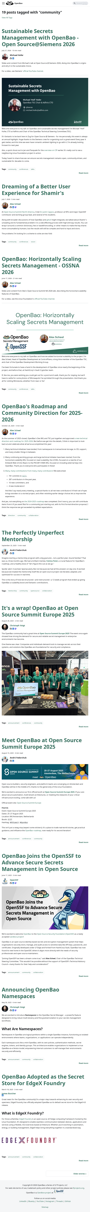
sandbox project (16, 937)
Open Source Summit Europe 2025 (54, 633)
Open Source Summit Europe (29, 803)
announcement (13, 723)
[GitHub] (11, 58)
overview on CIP (50, 150)
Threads (59, 1201)
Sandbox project (44, 1192)
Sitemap (45, 1207)
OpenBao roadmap (33, 830)
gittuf (49, 220)
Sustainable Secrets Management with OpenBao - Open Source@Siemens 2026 (40, 37)
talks (32, 169)
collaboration (34, 515)
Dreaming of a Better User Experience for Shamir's (36, 189)
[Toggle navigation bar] (3, 3)
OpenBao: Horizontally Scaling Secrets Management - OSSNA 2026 (41, 265)
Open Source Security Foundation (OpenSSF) (55, 934)
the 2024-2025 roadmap (34, 501)
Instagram (50, 1201)
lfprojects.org (78, 1188)
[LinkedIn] (13, 58)
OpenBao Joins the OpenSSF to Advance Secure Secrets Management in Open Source (41, 862)
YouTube (40, 1201)
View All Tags (7, 17)
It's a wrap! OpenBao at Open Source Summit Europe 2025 (40, 611)
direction (11, 515)
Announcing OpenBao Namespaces (30, 993)
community (12, 169)
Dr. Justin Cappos (47, 212)
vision (33, 242)
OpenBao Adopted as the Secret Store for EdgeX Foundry (43, 1080)
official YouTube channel (33, 71)
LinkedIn (22, 1201)
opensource (35, 591)
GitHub (68, 1201)
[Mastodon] (15, 207)
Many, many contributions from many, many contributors (29, 471)
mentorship (12, 591)
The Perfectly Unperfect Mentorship (33, 536)
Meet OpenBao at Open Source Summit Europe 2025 (42, 743)
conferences (23, 169)
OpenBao (27, 934)
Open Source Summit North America (19, 212)
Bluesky (31, 1201)
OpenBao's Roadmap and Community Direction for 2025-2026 (42, 413)
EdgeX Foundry (25, 1119)
